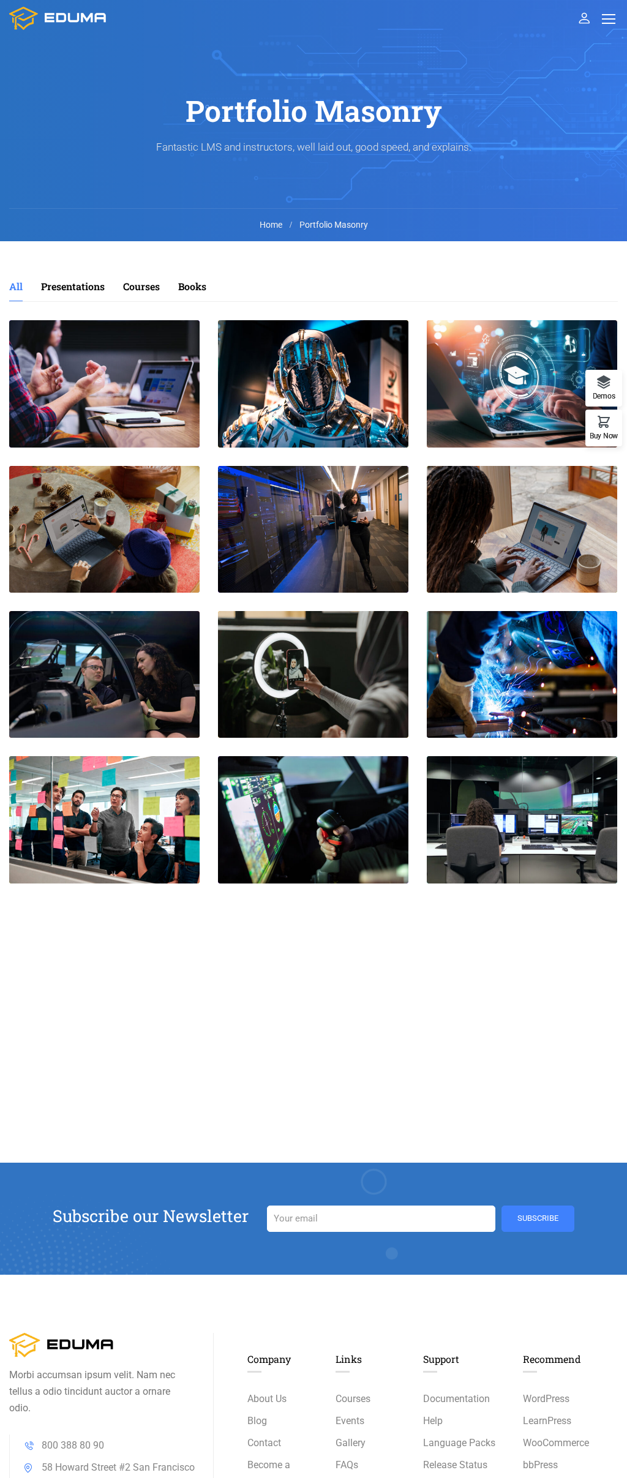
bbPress (540, 1465)
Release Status (455, 1465)
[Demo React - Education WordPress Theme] (58, 18)
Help (433, 1421)
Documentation (456, 1399)
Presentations (73, 286)
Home (271, 225)
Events (350, 1421)
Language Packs (459, 1443)
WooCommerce (556, 1443)
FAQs (347, 1465)
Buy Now (604, 436)
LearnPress (547, 1421)
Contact (264, 1443)
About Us (267, 1399)
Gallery (351, 1443)
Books (192, 286)
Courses (141, 286)
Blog (257, 1421)
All (16, 286)
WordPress (546, 1399)
